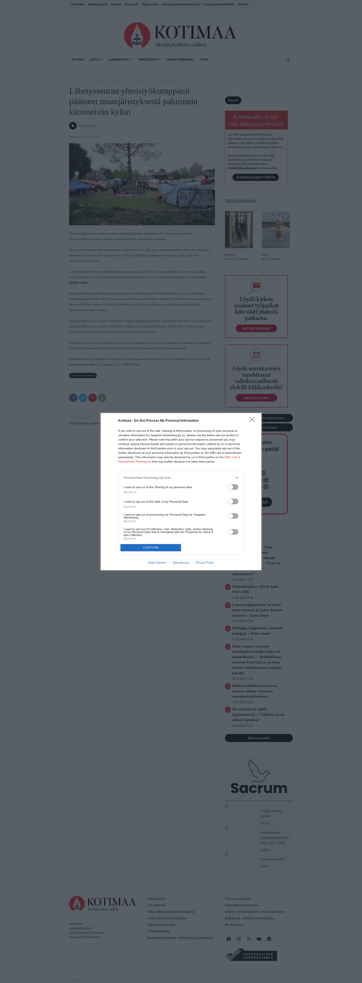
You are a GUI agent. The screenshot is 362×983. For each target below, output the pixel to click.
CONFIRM (151, 547)
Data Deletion (157, 562)
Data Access (181, 562)
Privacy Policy (205, 562)
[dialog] (181, 492)
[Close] (253, 421)
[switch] (233, 487)
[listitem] (181, 478)
